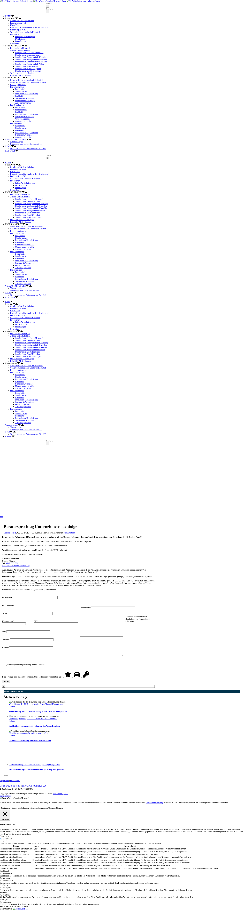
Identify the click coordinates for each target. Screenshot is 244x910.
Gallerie (12, 706)
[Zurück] (5, 775)
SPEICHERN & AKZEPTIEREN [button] (14, 906)
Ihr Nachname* (8, 605)
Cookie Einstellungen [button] (20, 808)
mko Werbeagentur (60, 793)
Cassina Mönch (10, 533)
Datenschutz (15, 781)
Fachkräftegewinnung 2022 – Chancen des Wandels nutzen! (33, 719)
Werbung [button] (3, 892)
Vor (1, 516)
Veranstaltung (69, 533)
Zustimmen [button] (5, 808)
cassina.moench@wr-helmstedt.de (15, 565)
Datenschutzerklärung (154, 803)
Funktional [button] (4, 871)
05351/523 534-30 (10, 785)
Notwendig (7, 839)
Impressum (4, 781)
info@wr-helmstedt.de (34, 785)
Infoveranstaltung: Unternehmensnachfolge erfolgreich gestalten (34, 764)
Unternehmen (85, 607)
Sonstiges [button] (4, 899)
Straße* (5, 613)
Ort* (4, 632)
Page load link (5, 796)
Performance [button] (5, 878)
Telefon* (6, 640)
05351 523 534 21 (13, 563)
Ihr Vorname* (8, 597)
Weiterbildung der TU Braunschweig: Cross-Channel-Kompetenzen (36, 704)
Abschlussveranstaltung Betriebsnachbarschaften (28, 733)
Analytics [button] (4, 885)
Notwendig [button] (4, 836)
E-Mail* (5, 648)
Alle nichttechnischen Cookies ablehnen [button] (46, 808)
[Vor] (7, 775)
